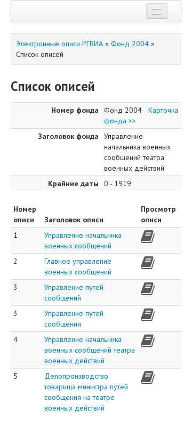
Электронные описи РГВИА (59, 43)
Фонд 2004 (130, 43)
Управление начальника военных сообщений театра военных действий (89, 350)
